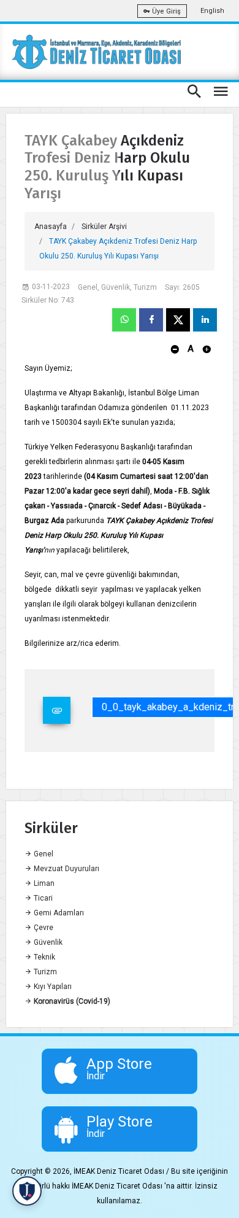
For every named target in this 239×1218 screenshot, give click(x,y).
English (212, 11)
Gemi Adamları (58, 913)
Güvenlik (47, 942)
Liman (43, 883)
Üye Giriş (165, 11)
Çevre (42, 927)
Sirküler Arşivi (104, 226)
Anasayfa (50, 226)
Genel (42, 854)
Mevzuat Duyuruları (65, 868)
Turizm (44, 972)
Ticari (42, 898)
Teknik (43, 957)
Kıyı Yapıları (52, 986)
